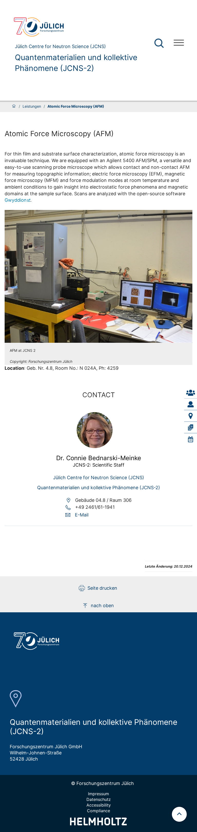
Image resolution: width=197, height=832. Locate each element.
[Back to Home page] (89, 27)
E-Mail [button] (81, 514)
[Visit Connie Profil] (95, 446)
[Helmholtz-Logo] (98, 823)
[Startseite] (14, 106)
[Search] (159, 43)
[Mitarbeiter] (190, 404)
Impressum (98, 793)
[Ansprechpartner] (190, 393)
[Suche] (159, 43)
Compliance (98, 810)
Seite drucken (102, 588)
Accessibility (98, 805)
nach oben (102, 605)
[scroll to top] (179, 814)
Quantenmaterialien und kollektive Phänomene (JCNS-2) (76, 63)
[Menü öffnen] (179, 43)
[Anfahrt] (190, 416)
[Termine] (190, 439)
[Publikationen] (190, 427)
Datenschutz (98, 799)
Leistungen (32, 106)
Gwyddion (16, 200)
